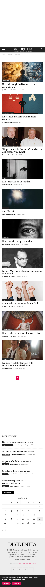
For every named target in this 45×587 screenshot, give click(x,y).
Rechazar (16, 583)
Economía (5, 486)
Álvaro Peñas (6, 155)
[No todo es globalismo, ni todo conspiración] (22, 72)
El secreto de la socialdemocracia (17, 442)
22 (34, 519)
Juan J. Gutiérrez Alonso (16, 474)
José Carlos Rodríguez (9, 336)
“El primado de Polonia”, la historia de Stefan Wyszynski (22, 150)
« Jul (4, 530)
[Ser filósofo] (22, 199)
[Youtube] (31, 569)
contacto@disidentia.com (27, 563)
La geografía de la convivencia (16, 461)
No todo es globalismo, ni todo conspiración (19, 86)
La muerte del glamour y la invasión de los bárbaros (17, 364)
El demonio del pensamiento (18, 241)
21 (28, 519)
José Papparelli (7, 90)
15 (34, 515)
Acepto (6, 583)
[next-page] (26, 378)
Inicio (3, 55)
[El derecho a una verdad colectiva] (22, 321)
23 (40, 519)
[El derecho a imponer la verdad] (22, 291)
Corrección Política (8, 113)
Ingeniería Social (7, 178)
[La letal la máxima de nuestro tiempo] (22, 104)
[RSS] (19, 569)
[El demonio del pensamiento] (22, 229)
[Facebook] (13, 569)
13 (23, 515)
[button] (3, 49)
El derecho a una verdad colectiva (21, 333)
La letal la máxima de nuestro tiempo (19, 118)
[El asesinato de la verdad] (22, 169)
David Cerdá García (8, 214)
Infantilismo (6, 80)
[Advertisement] (22, 23)
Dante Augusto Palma (18, 454)
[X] (25, 569)
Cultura (5, 267)
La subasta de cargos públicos (16, 471)
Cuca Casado (14, 464)
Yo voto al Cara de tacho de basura (18, 451)
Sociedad (5, 145)
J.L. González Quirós (8, 276)
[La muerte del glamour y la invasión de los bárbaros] (22, 350)
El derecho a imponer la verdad (20, 303)
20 (23, 519)
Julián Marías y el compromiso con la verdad (22, 272)
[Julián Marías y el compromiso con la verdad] (22, 258)
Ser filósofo (8, 211)
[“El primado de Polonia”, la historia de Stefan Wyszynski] (22, 137)
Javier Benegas (7, 122)
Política (5, 474)
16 (40, 515)
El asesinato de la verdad (16, 181)
